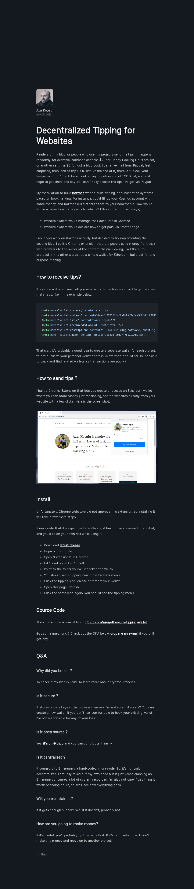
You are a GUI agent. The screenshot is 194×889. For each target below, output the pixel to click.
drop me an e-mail (124, 633)
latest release (70, 545)
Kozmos (78, 193)
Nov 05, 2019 (44, 112)
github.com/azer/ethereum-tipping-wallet (116, 622)
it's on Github (53, 743)
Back (44, 854)
